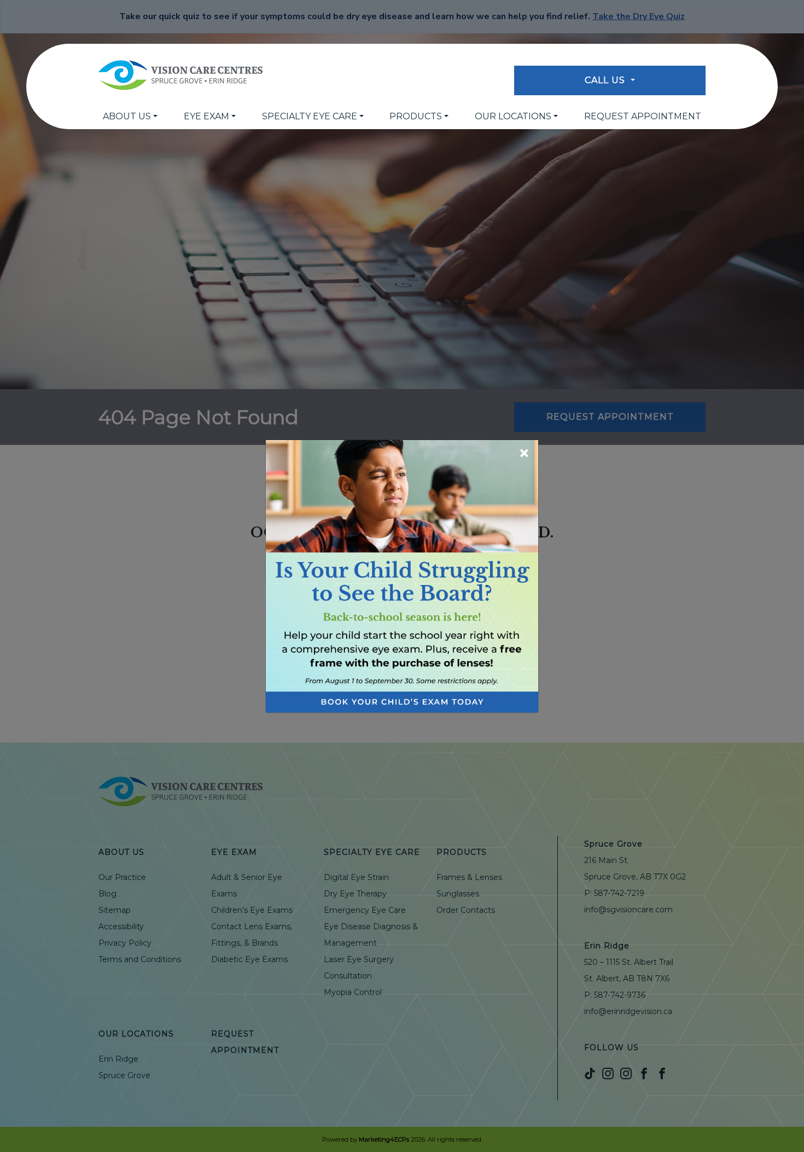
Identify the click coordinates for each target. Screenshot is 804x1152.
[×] (402, 575)
